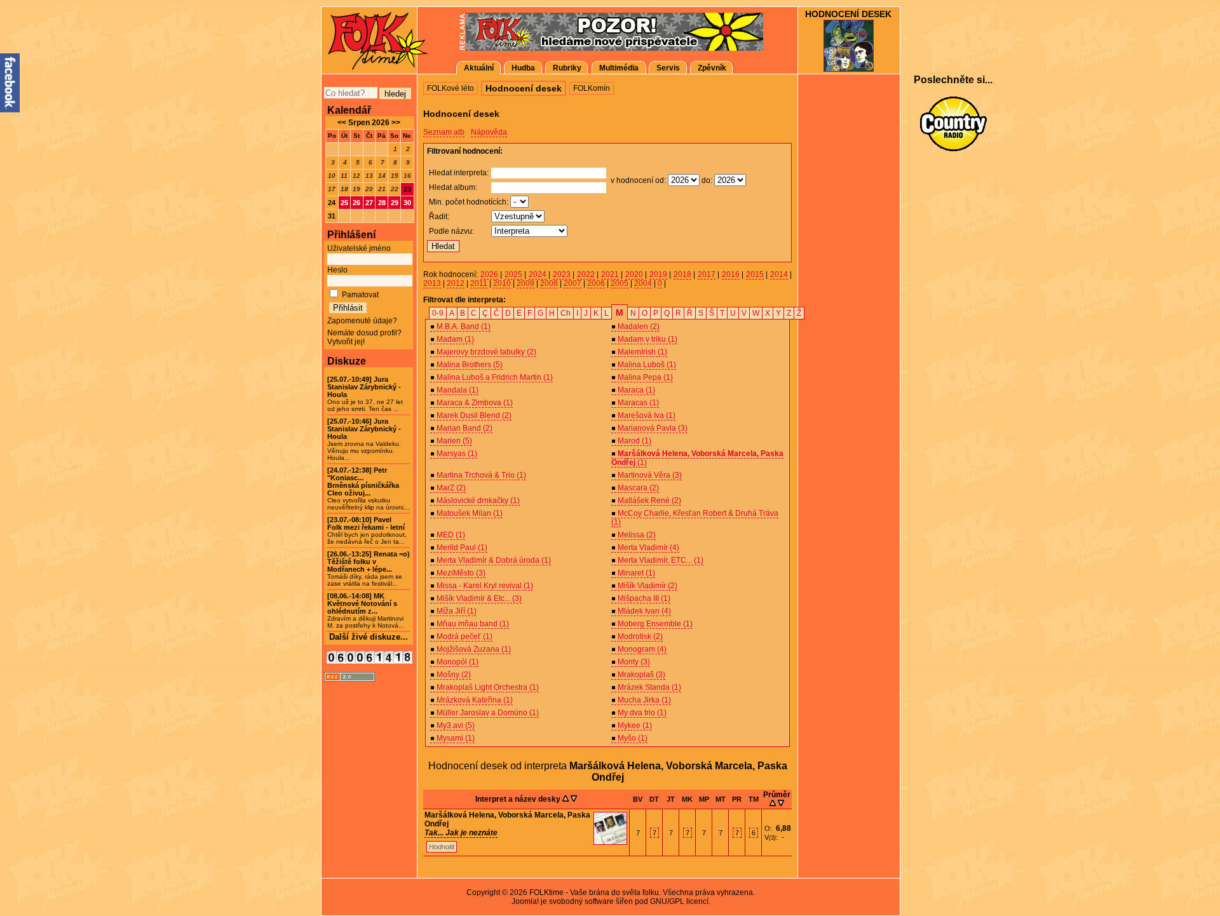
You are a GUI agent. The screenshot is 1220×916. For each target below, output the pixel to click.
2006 (596, 283)
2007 (572, 283)
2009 (525, 283)
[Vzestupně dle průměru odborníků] (772, 803)
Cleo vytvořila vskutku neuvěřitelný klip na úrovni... (368, 489)
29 (394, 202)
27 (369, 202)
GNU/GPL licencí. (680, 901)
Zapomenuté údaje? (362, 320)
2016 (731, 274)
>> (395, 122)
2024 (537, 274)
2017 (706, 274)
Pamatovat (360, 294)
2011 (478, 283)
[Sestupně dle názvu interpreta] (574, 799)
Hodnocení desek (848, 14)
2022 (586, 274)
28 (382, 202)
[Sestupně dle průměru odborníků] (781, 803)
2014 (779, 274)
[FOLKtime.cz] (368, 39)
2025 (513, 274)
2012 (455, 283)
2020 (634, 274)
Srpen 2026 (369, 122)
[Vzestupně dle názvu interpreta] (565, 799)
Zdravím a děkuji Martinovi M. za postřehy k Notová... (365, 611)
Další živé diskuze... (368, 637)
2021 (610, 274)
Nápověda (489, 132)
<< (341, 122)
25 (344, 202)
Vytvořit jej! (346, 341)
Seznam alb (443, 132)
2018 (682, 274)
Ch (565, 313)
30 (407, 202)
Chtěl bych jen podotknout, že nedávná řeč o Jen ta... (367, 530)
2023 (562, 274)
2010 (502, 283)
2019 (658, 274)
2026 (489, 274)
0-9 (438, 313)
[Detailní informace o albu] (610, 842)
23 (407, 189)
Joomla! (525, 901)
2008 (549, 283)
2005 (619, 283)
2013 (432, 283)
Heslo (337, 270)
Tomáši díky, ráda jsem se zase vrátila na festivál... (368, 569)
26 (356, 202)
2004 (643, 283)
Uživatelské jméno (359, 248)
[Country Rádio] (953, 124)
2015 (755, 274)
